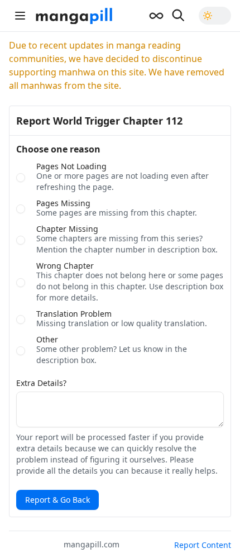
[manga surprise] (156, 15)
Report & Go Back (57, 499)
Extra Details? (41, 383)
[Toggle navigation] (20, 15)
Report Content (202, 545)
